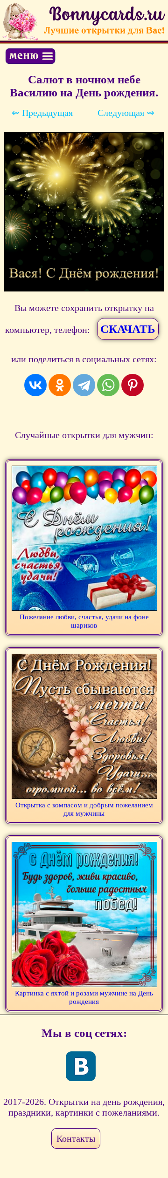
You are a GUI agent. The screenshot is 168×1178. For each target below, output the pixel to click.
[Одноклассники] (60, 385)
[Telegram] (84, 385)
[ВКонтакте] (35, 385)
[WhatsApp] (108, 385)
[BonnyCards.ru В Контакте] (81, 1066)
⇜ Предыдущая (42, 113)
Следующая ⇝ (126, 113)
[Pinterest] (132, 385)
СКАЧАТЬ (127, 329)
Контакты (75, 1138)
